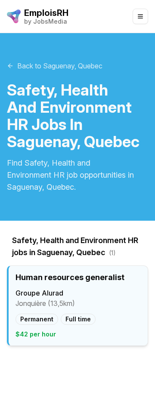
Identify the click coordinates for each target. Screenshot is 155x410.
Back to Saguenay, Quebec (59, 66)
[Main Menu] (140, 16)
